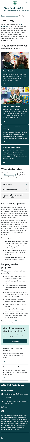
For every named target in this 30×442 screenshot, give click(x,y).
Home (2, 16)
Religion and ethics (15, 189)
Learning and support (12, 16)
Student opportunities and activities (12, 349)
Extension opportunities (12, 147)
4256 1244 (8, 398)
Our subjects (15, 184)
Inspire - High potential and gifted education (15, 196)
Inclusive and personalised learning (12, 128)
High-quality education (11, 106)
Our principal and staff (11, 367)
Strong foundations (10, 71)
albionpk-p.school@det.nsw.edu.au (16, 394)
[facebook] (2, 412)
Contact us (15, 341)
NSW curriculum (10, 175)
